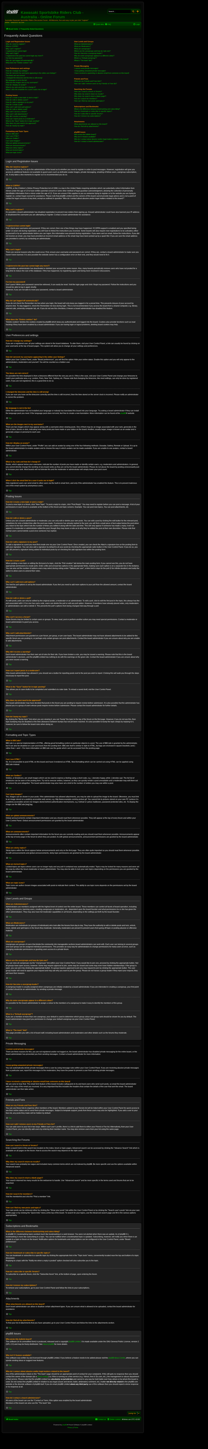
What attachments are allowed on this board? (90, 124)
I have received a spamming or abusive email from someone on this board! (101, 73)
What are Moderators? (82, 46)
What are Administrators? (83, 44)
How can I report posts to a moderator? (20, 119)
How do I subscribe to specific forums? (88, 114)
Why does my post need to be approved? (21, 123)
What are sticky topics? (14, 148)
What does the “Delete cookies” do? (19, 63)
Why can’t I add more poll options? (18, 107)
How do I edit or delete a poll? (16, 109)
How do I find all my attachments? (86, 126)
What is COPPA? (12, 46)
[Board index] (13, 11)
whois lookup (42, 1377)
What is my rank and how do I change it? (21, 87)
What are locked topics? (15, 150)
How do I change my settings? (17, 71)
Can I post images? (13, 141)
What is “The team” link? (83, 60)
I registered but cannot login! (16, 51)
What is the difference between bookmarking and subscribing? (97, 109)
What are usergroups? (82, 49)
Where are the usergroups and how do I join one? (92, 51)
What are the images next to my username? (22, 82)
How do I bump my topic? (15, 126)
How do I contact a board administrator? (89, 141)
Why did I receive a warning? (16, 116)
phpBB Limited (75, 1342)
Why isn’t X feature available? (85, 137)
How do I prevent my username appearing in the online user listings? (31, 73)
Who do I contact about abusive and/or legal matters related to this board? (101, 139)
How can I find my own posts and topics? (89, 101)
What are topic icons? (14, 152)
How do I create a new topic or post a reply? (22, 97)
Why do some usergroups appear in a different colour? (94, 56)
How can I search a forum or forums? (88, 91)
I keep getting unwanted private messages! (90, 71)
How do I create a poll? (14, 104)
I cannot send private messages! (86, 68)
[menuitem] (108, 24)
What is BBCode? (12, 134)
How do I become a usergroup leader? (88, 53)
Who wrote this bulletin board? (85, 134)
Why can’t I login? (12, 53)
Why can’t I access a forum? (16, 111)
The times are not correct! (15, 75)
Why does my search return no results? (89, 94)
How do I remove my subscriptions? (87, 116)
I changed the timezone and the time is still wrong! (24, 78)
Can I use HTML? (12, 136)
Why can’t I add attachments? (17, 114)
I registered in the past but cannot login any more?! (24, 56)
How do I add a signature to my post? (19, 102)
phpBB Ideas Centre (116, 1358)
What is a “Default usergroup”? (85, 58)
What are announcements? (16, 145)
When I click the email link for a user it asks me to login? (26, 89)
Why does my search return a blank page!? (90, 96)
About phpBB (48, 1344)
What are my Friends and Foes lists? (87, 81)
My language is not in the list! (16, 80)
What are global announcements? (18, 143)
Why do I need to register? (15, 44)
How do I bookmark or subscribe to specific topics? (93, 111)
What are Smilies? (12, 138)
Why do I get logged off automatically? (20, 60)
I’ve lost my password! (14, 58)
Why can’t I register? (13, 49)
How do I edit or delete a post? (17, 100)
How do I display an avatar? (16, 85)
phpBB (123, 413)
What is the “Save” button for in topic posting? (22, 121)
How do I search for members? (85, 99)
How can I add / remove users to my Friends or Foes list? (95, 83)
